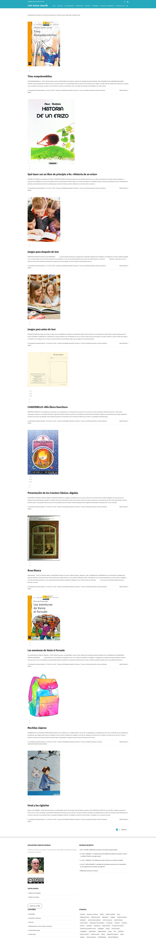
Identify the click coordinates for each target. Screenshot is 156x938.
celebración (83, 920)
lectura (110, 931)
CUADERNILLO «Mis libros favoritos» (48, 407)
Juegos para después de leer (43, 251)
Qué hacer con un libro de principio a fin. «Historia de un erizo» (62, 174)
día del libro (109, 923)
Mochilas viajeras (37, 727)
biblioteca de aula (84, 917)
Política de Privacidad (34, 893)
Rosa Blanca (34, 570)
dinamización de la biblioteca (97, 923)
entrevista (124, 923)
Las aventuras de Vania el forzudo (46, 650)
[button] (127, 5)
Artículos (31, 922)
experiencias (97, 925)
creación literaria (118, 920)
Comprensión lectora (34, 930)
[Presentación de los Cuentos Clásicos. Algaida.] (78, 452)
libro (115, 931)
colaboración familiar (33, 743)
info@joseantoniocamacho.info (36, 1)
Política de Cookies (34, 897)
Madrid (103, 934)
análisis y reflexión (110, 914)
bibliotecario (105, 917)
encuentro (117, 923)
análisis (102, 914)
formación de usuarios (118, 925)
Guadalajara (101, 928)
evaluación (89, 925)
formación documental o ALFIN (88, 928)
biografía (112, 917)
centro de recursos (107, 920)
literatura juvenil (95, 934)
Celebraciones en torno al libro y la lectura (40, 926)
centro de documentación (94, 920)
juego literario (92, 931)
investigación (83, 931)
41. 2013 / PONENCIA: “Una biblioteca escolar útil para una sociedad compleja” (101, 860)
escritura (82, 925)
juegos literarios (102, 931)
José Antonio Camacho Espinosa (37, 90)
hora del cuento (116, 928)
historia (108, 928)
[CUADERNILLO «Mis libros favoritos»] (78, 369)
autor (118, 914)
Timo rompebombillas (40, 76)
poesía (122, 934)
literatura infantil (42, 743)
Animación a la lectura (72, 90)
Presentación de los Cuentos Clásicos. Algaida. (53, 492)
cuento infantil (84, 923)
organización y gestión (112, 934)
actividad (86, 90)
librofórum (121, 931)
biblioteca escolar (95, 917)
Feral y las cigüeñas (38, 805)
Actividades (64, 90)
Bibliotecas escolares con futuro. (89, 870)
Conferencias (32, 934)
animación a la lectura (94, 90)
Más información (124, 90)
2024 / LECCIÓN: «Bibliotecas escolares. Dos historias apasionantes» (99, 850)
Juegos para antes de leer (42, 329)
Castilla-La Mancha (122, 917)
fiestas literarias (106, 925)
